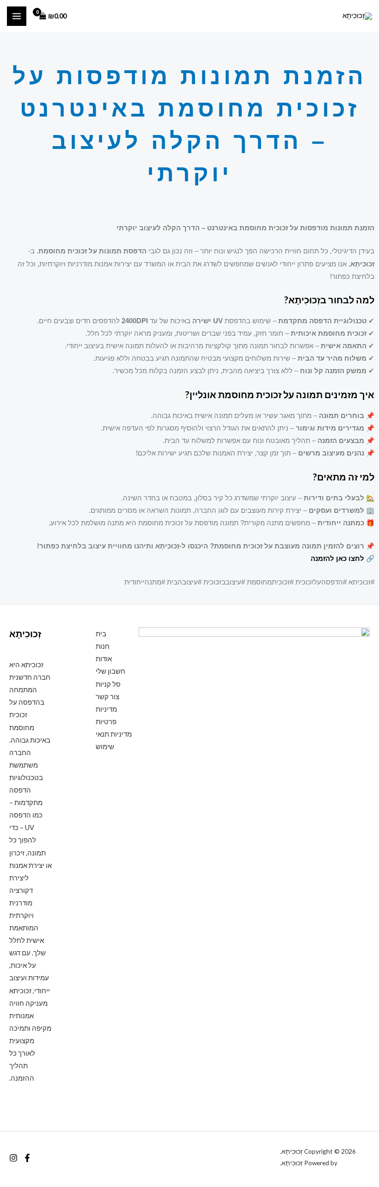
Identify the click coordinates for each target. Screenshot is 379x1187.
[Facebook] (27, 1158)
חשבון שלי (110, 671)
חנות (103, 646)
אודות (104, 659)
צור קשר (107, 697)
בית (101, 634)
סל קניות (108, 684)
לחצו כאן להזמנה (337, 558)
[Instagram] (13, 1158)
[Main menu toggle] (16, 16)
